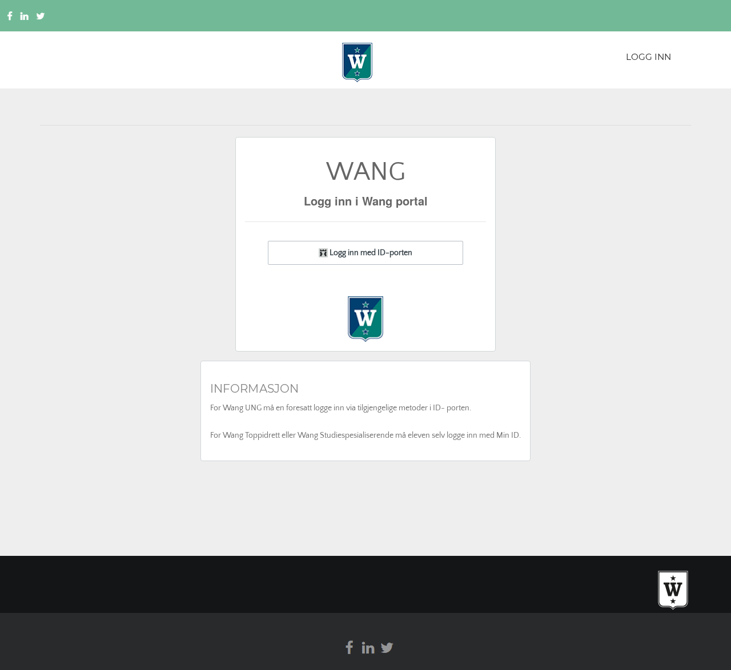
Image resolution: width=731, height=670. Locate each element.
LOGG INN (648, 56)
